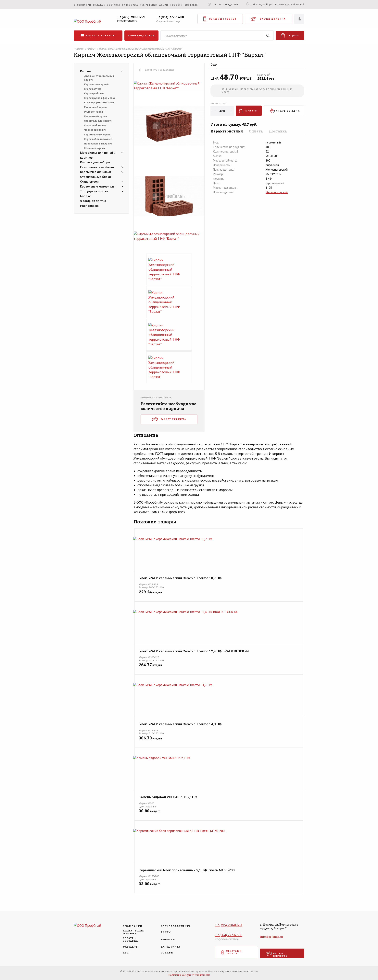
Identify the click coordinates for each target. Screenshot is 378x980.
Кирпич (91, 49)
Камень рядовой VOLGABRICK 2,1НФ (168, 797)
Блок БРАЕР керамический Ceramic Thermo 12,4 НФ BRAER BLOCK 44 (194, 651)
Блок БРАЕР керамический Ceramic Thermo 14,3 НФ (180, 724)
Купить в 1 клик (286, 110)
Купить (251, 110)
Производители (141, 35)
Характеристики (226, 131)
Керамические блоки (95, 172)
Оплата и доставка (106, 5)
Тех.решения (148, 5)
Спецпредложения (174, 926)
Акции (163, 5)
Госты (166, 932)
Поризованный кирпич (98, 143)
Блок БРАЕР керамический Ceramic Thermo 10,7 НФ (180, 578)
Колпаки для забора (95, 162)
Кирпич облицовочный (98, 139)
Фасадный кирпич (95, 125)
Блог (126, 952)
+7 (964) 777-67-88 (170, 17)
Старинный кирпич (95, 116)
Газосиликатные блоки (97, 167)
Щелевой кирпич (94, 148)
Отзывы (167, 952)
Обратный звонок (223, 19)
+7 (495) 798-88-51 (131, 17)
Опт (213, 64)
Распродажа (89, 206)
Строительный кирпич (97, 120)
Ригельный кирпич (95, 107)
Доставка (278, 131)
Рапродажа (130, 5)
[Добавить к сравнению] (140, 69)
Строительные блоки (95, 177)
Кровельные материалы (97, 186)
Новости (176, 5)
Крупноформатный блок (99, 102)
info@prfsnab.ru (127, 20)
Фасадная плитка (93, 201)
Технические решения (133, 932)
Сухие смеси (89, 181)
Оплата (256, 131)
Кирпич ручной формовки (99, 98)
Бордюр (86, 196)
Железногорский (277, 192)
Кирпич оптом (92, 88)
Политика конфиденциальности (189, 974)
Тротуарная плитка (94, 191)
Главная (79, 49)
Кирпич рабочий (94, 93)
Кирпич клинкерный (96, 84)
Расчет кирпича (273, 19)
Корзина (294, 35)
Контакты (191, 5)
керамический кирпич (97, 134)
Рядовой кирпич (94, 111)
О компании (82, 5)
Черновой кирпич (95, 129)
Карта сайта (170, 946)
